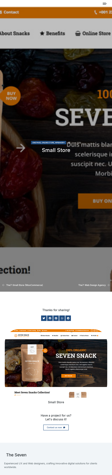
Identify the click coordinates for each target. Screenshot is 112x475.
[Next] (64, 332)
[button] (44, 318)
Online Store (48, 142)
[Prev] (47, 332)
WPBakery (60, 142)
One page (36, 142)
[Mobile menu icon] (105, 3)
